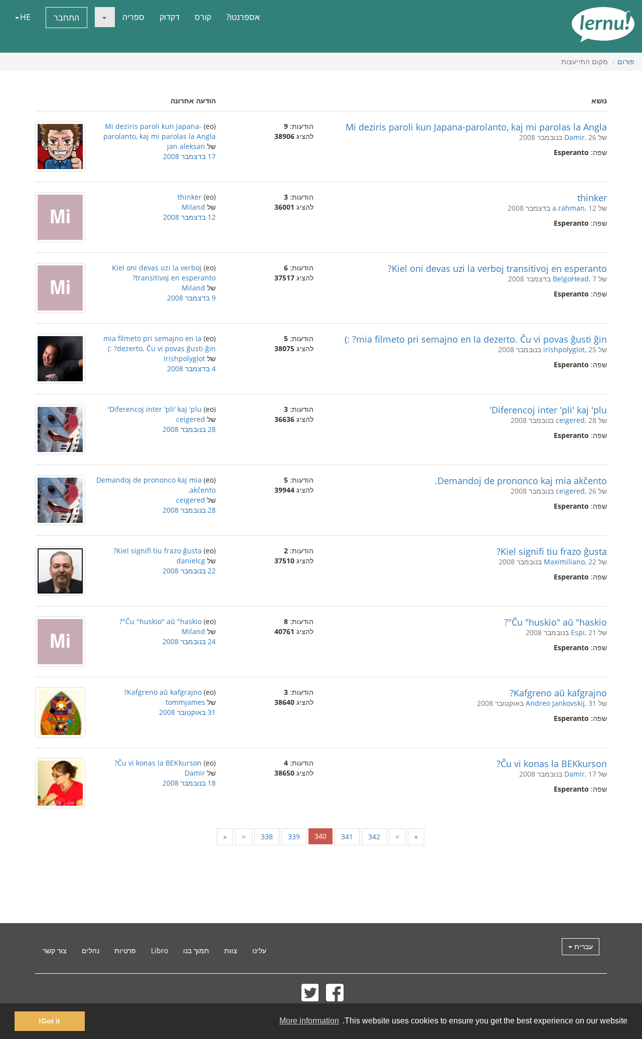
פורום (625, 61)
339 (294, 836)
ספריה (133, 17)
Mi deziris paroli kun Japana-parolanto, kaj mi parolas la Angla (476, 127)
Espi (578, 632)
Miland (193, 207)
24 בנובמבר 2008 (189, 641)
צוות (230, 950)
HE (25, 17)
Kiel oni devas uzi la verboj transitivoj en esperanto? (497, 268)
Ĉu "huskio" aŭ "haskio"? (555, 622)
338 (267, 836)
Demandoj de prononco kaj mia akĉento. (521, 481)
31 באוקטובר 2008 (187, 712)
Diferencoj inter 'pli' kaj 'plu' (548, 410)
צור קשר (55, 950)
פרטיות (125, 950)
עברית (582, 946)
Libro (159, 950)
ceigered (570, 420)
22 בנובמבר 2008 (189, 570)
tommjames (185, 702)
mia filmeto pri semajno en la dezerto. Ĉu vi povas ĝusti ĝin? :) (476, 339)
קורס (203, 17)
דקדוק (169, 17)
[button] (105, 17)
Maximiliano (564, 561)
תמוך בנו (196, 950)
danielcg (191, 560)
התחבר (66, 17)
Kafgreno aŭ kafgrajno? (558, 693)
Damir (574, 137)
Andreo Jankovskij (555, 703)
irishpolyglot (564, 349)
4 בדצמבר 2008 (191, 368)
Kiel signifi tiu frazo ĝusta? (552, 551)
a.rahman (568, 208)
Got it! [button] (49, 1021)
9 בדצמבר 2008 (191, 298)
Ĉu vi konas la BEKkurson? (552, 764)
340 (320, 836)
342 (374, 836)
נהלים (90, 950)
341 (347, 836)
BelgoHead (571, 278)
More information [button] (309, 1020)
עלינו (259, 950)
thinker (592, 198)
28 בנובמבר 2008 (189, 429)
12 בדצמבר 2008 (189, 217)
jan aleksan (186, 146)
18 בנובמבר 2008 (189, 783)
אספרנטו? (243, 17)
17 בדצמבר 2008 (189, 156)
